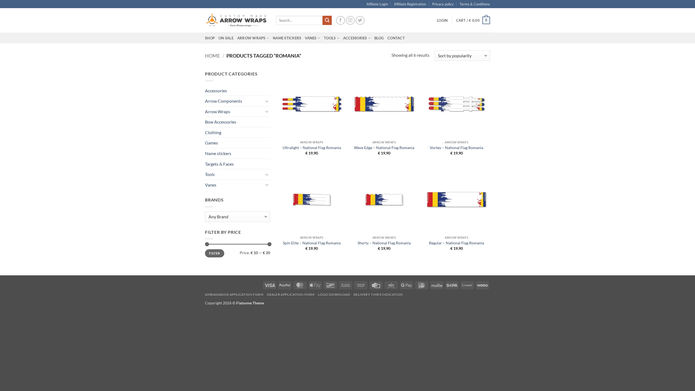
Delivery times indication (378, 294)
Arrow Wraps (217, 111)
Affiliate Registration (410, 4)
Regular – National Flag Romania (456, 243)
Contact (396, 38)
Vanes (210, 184)
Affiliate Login (377, 4)
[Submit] (327, 20)
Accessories (216, 90)
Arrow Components (223, 100)
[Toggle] (267, 101)
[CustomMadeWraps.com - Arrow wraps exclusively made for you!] (236, 20)
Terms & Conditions (475, 4)
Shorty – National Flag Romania (384, 243)
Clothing (213, 132)
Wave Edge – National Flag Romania (384, 147)
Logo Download (334, 294)
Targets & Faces (219, 163)
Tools (330, 38)
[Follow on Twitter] (360, 20)
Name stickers (218, 153)
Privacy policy (443, 4)
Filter (214, 253)
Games (211, 142)
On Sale (226, 38)
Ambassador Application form (234, 294)
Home (212, 56)
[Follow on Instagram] (350, 20)
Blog (379, 38)
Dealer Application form (291, 294)
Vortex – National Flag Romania (456, 147)
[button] (442, 20)
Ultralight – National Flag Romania (312, 147)
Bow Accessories (220, 121)
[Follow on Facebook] (340, 20)
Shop (210, 38)
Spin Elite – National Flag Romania (312, 243)
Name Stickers (287, 38)
